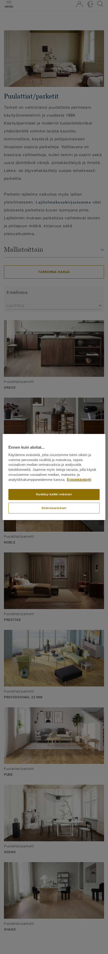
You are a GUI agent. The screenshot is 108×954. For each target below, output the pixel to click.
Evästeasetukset (54, 508)
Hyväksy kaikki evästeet (54, 494)
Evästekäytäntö (79, 480)
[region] (54, 477)
